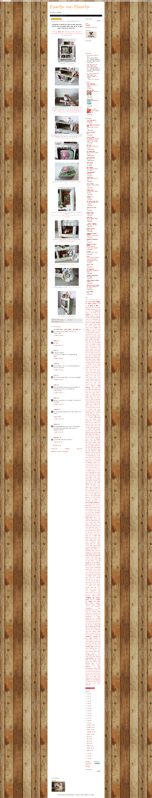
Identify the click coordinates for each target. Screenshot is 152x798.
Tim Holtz (62, 322)
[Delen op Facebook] (70, 319)
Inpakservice (94, 470)
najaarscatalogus (89, 505)
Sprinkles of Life (92, 592)
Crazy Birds (91, 391)
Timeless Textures (93, 638)
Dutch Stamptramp (91, 84)
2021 (88, 698)
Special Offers (93, 587)
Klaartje (88, 25)
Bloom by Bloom (89, 344)
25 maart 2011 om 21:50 (58, 404)
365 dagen (96, 301)
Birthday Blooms (93, 337)
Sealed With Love (93, 569)
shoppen (90, 576)
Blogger (92, 795)
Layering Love (97, 487)
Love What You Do (95, 494)
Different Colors (89, 404)
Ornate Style (91, 514)
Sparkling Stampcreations (92, 275)
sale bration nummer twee (92, 65)
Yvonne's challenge (96, 683)
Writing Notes (88, 683)
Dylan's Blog (89, 217)
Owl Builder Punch (89, 515)
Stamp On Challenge (96, 594)
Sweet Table (95, 621)
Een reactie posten (57, 445)
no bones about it (97, 509)
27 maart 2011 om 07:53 (58, 432)
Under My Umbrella (93, 651)
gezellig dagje (93, 432)
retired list (88, 559)
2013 (88, 718)
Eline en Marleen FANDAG (92, 169)
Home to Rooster (94, 457)
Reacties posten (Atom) (62, 451)
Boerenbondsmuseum (93, 347)
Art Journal (88, 317)
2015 (88, 713)
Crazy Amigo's (88, 389)
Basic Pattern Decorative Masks (93, 326)
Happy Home (98, 444)
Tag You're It (91, 625)
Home (52, 15)
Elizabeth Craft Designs (94, 409)
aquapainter (88, 314)
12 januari (61, 24)
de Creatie (91, 399)
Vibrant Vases (97, 655)
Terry (55, 375)
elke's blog (89, 145)
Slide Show (88, 580)
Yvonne (55, 385)
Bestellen (93, 331)
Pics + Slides (97, 537)
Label (86, 482)
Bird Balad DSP (97, 332)
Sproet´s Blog (90, 264)
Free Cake (95, 426)
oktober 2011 (89, 729)
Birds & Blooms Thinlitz (93, 336)
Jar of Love (97, 472)
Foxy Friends (97, 424)
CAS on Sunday (96, 364)
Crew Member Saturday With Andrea (93, 271)
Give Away (94, 434)
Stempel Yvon (90, 177)
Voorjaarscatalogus (89, 658)
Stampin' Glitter (93, 599)
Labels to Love (89, 485)
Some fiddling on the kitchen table (93, 125)
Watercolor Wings (96, 661)
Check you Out (97, 369)
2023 (88, 694)
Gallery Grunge (90, 427)
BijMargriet (92, 332)
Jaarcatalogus (92, 472)
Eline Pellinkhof (90, 167)
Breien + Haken (88, 354)
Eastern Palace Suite (94, 407)
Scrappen (87, 569)
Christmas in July (89, 372)
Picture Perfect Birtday (91, 539)
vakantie (98, 651)
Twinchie (98, 650)
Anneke (55, 398)
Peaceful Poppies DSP (95, 524)
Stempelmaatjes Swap (93, 608)
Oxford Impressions (97, 515)
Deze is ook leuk (97, 402)
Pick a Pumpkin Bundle (94, 535)
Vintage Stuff (88, 656)
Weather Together (95, 665)
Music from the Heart (91, 504)
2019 (88, 703)
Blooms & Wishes (96, 344)
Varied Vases (96, 653)
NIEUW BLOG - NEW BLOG (92, 225)
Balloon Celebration (96, 322)
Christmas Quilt (95, 372)
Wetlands (89, 670)
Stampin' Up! (91, 601)
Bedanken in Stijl (90, 329)
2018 (88, 706)
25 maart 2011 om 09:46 (58, 335)
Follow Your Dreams (93, 422)
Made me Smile (89, 495)
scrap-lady (56, 409)
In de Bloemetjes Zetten (93, 461)
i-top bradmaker (96, 460)
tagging (96, 625)
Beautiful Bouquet (89, 327)
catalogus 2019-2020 (89, 366)
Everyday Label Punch (90, 414)
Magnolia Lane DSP (89, 497)
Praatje (93, 550)
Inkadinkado (89, 470)
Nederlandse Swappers (96, 507)
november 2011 (90, 727)
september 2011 (90, 732)
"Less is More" (90, 184)
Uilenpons (87, 651)
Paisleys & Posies (97, 517)
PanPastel (88, 519)
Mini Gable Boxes (96, 500)
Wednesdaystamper (89, 668)
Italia (88, 133)
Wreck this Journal (97, 681)
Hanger (99, 442)
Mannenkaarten (95, 100)
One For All (88, 512)
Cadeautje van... (88, 361)
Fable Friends (90, 416)
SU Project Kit (93, 618)
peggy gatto (56, 437)
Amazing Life (89, 312)
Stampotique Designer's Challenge (93, 605)
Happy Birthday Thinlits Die (91, 444)
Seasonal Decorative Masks (94, 570)
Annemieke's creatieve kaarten (91, 244)
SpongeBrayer (93, 590)
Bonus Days (97, 349)
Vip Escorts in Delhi (91, 73)
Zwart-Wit (88, 685)
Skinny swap (88, 579)
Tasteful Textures (89, 628)
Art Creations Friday (93, 315)
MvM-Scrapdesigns (91, 158)
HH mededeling (91, 455)
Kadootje (95, 475)
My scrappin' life (90, 269)
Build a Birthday (93, 356)
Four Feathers (91, 424)
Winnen (95, 671)
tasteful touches (97, 628)
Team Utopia (97, 630)
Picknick (87, 537)
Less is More (89, 489)
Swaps (87, 621)
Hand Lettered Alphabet (91, 442)
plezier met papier (91, 132)
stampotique (98, 603)
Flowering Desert (96, 419)
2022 (88, 696)
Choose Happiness (97, 371)
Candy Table (88, 362)
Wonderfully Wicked (97, 673)
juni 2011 (88, 739)
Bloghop (99, 342)
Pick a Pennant (94, 534)
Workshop (96, 678)
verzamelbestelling (90, 655)
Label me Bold (92, 482)
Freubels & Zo (90, 196)
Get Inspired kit (95, 431)
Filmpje (95, 416)
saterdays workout (92, 566)
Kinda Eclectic (97, 477)
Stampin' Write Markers (93, 602)
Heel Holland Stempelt (94, 452)
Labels (91, 484)
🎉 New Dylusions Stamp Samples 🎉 (92, 219)
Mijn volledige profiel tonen (91, 27)
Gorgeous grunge (94, 437)
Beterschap (89, 276)
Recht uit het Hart (90, 555)
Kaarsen (98, 474)
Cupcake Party (88, 392)
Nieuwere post (54, 449)
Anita (55, 350)
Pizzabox (87, 545)
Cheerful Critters (89, 371)
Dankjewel (89, 281)
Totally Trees (92, 640)
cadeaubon (94, 359)
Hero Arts (96, 454)
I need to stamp (90, 137)
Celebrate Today (97, 366)
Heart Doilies (90, 447)
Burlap (91, 357)
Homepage (67, 449)
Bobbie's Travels (89, 346)
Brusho (96, 354)
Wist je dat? (90, 673)
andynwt (78, 795)
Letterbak (95, 489)
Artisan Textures (89, 319)
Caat (88, 108)
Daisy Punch (93, 396)
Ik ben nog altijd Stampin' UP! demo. (92, 191)
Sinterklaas (98, 577)
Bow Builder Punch (92, 352)
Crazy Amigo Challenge (93, 387)
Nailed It (98, 504)
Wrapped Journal (90, 681)
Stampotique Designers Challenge (92, 234)
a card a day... (93, 305)
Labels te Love (96, 484)
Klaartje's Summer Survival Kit (91, 479)
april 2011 (89, 743)
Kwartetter (90, 480)
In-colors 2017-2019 (89, 467)
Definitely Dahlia (89, 401)
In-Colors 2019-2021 (91, 469)
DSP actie (87, 407)
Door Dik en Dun (96, 406)
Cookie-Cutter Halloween (94, 380)
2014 (88, 715)
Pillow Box (92, 544)
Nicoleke (55, 341)
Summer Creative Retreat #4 (92, 127)
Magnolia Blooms (97, 495)
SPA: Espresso (90, 164)
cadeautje (98, 359)
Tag (86, 625)
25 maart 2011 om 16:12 (58, 393)
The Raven (90, 634)
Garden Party (92, 429)
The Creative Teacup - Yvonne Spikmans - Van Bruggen (66, 329)
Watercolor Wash (89, 661)
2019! (87, 265)
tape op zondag (89, 626)
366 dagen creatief (91, 303)
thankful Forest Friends (90, 633)
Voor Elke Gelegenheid (95, 656)
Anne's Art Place (90, 90)
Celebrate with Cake (90, 367)
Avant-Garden (95, 319)
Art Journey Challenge (95, 317)
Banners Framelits (89, 324)
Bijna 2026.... (89, 159)
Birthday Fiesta (92, 339)
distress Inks (97, 404)
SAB (99, 559)
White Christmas (95, 670)
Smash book (93, 580)
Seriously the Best (92, 574)
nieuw (93, 509)
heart (86, 447)
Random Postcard (96, 554)
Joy (87, 209)
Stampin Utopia (90, 190)
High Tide (96, 455)
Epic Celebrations (97, 412)
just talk (92, 474)
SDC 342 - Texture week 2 (93, 235)
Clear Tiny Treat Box (94, 374)
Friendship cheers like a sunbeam (92, 85)
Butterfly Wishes (97, 357)
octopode (98, 510)
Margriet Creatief (90, 228)
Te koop (92, 630)
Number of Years (93, 510)
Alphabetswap (97, 311)
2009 (88, 756)
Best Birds (97, 329)
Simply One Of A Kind (91, 207)
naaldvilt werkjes (90, 213)
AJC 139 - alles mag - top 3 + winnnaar (93, 203)
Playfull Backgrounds (94, 545)
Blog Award (94, 342)
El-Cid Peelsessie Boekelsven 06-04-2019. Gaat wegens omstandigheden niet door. (93, 259)
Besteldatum (88, 331)
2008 (88, 758)
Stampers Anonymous (96, 595)
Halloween (98, 439)
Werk (86, 670)
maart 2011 (89, 746)
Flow (97, 416)
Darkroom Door (93, 397)
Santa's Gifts (93, 564)
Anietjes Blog (90, 99)
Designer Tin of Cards (89, 402)
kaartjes (87, 475)
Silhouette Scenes (96, 576)
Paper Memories (94, 519)
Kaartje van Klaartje (70, 6)
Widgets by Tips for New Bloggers (93, 79)
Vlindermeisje (89, 121)
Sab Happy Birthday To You (91, 560)
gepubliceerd (88, 431)
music (99, 502)
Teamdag (98, 631)
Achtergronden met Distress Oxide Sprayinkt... (92, 247)
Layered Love (92, 487)
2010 (88, 753)
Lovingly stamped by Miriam (93, 280)
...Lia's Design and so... (91, 120)
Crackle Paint (93, 384)
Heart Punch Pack (89, 449)
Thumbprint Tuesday (91, 636)
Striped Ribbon (94, 613)
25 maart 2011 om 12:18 (58, 358)
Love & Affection (95, 492)
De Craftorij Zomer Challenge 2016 (95, 111)
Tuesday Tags (89, 646)
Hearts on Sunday (95, 451)
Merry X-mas (89, 230)
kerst (99, 475)
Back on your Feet (91, 321)
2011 (88, 723)
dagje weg (94, 394)
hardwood (92, 446)
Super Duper (95, 620)
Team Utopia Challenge (91, 631)
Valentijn (87, 653)
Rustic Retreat (94, 559)
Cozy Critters (93, 382)
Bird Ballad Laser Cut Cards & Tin (92, 334)
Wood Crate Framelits (94, 675)
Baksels (96, 321)
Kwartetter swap (96, 480)
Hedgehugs (88, 452)
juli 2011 (88, 736)
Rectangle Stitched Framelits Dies (93, 557)
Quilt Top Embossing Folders (95, 552)
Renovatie (89, 197)
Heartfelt (95, 449)
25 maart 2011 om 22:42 (59, 419)
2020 (88, 701)
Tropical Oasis (94, 643)
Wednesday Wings (93, 666)
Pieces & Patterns (90, 542)
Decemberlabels (97, 399)
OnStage (87, 514)
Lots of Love (89, 492)
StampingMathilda (90, 172)
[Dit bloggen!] (68, 319)
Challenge (91, 369)
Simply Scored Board (90, 577)
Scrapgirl (89, 251)
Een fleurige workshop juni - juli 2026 (93, 147)
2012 (88, 720)
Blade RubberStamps (93, 341)
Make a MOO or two (89, 499)
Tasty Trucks (88, 629)
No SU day (88, 510)
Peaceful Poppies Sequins (91, 525)
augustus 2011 (90, 734)
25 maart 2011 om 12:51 (58, 370)
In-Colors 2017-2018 (97, 465)
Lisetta (55, 364)
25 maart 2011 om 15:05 (58, 379)
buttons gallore (89, 359)
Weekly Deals (97, 668)
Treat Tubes (98, 640)
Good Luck (89, 173)
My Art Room (90, 162)
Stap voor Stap (89, 606)
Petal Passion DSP (92, 530)
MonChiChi (87, 502)
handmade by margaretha (92, 239)
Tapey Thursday (97, 626)
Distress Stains (89, 406)
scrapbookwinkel (97, 567)
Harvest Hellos (97, 446)
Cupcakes (93, 392)
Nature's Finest (89, 507)
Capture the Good (93, 362)
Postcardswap (88, 550)
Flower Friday (97, 417)
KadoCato (91, 475)
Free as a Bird (89, 426)
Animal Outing (97, 312)
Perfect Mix (97, 527)
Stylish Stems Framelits (94, 615)
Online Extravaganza (96, 512)
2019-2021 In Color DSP (90, 299)
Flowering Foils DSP (90, 421)
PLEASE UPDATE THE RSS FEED (92, 179)
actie (88, 309)
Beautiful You (97, 327)
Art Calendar (94, 314)
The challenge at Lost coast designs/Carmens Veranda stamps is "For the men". (93, 140)
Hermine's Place (90, 212)
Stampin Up (90, 597)
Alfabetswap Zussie (94, 309)
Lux (87, 240)
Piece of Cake (97, 540)
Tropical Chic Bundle (93, 641)
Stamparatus (88, 595)
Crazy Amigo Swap (95, 387)
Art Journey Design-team (92, 201)
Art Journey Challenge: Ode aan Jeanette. (92, 287)
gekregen (98, 429)
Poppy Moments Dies (95, 549)
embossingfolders (88, 411)
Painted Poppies (89, 517)
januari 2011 (89, 750)
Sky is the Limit (94, 579)
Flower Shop (88, 419)
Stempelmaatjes (97, 606)
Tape (99, 625)
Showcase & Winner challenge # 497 (93, 185)
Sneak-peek (98, 581)
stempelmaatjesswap (90, 610)
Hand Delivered (97, 441)
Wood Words (97, 676)
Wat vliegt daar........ (95, 91)
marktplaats (96, 499)
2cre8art (97, 299)
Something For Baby (92, 584)
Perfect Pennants (89, 529)
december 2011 (90, 725)
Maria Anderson (90, 64)
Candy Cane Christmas (95, 361)
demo (99, 401)
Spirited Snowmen (93, 589)
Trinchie (87, 641)
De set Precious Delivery (92, 252)
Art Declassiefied (97, 316)
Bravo (99, 352)
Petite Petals (93, 532)
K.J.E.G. (95, 474)
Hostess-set (91, 460)
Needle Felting (88, 509)
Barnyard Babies (96, 324)
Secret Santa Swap (90, 572)
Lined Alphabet (91, 490)
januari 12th (60, 32)
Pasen (96, 520)
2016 (88, 711)
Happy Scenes (88, 445)
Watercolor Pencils (96, 660)
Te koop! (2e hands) (57, 15)
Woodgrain (87, 678)
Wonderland (87, 675)
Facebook (63, 15)
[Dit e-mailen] (67, 319)
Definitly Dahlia (95, 401)
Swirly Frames (97, 623)
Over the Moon (97, 514)
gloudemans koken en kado (93, 436)
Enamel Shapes (94, 411)
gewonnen (87, 432)
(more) (92, 62)
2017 (88, 708)
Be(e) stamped (90, 291)
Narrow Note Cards (96, 505)
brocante (93, 354)
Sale (95, 562)
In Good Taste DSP (91, 464)
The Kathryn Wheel (91, 151)
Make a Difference (96, 497)
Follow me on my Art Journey (93, 285)
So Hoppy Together (95, 582)
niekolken (55, 424)
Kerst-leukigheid (89, 477)
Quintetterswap (89, 554)
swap (99, 620)
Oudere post (79, 449)
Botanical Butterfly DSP (91, 351)
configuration (57, 322)
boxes (97, 352)
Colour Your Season (92, 375)
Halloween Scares (89, 441)
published (96, 550)
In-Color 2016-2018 (90, 465)
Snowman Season (89, 582)
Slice (99, 579)
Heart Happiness (97, 447)
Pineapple (98, 544)
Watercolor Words (90, 663)
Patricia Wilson (90, 55)
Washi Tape (88, 660)
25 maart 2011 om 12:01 (58, 345)
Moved (88, 293)
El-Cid (88, 256)
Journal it (87, 474)
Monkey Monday (94, 502)
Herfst (92, 454)
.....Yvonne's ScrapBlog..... (92, 224)
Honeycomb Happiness (92, 459)
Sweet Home (90, 621)
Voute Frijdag (97, 658)
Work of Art (91, 678)
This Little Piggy (96, 634)
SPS (96, 592)
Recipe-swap (97, 555)
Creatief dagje (97, 391)
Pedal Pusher (91, 527)
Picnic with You (91, 537)
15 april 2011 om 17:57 (58, 442)
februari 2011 (89, 748)
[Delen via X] (69, 319)
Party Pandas (91, 520)
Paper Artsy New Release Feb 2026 (92, 153)
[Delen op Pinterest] (71, 319)
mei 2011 (89, 741)
